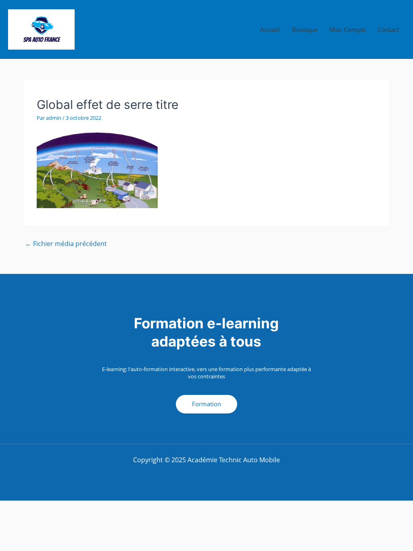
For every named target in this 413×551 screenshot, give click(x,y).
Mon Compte (348, 29)
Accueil (270, 29)
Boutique (304, 29)
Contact (388, 29)
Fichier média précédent (66, 243)
